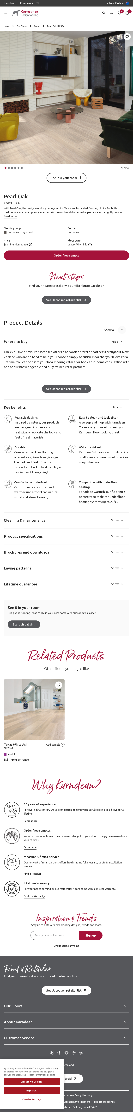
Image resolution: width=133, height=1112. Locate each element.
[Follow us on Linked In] (52, 1052)
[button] (5, 168)
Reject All (31, 1090)
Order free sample (66, 255)
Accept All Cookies (31, 1082)
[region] (32, 1084)
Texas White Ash (16, 744)
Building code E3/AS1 (85, 1107)
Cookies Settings (32, 1099)
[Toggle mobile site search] (104, 13)
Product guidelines (104, 1101)
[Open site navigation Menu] (5, 13)
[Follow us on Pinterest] (73, 1052)
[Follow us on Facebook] (59, 1052)
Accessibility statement (76, 1101)
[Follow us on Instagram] (66, 1052)
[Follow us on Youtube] (80, 1052)
